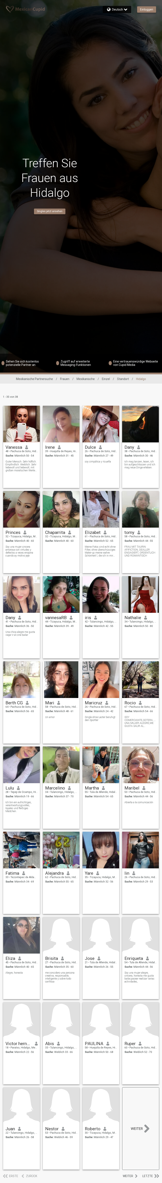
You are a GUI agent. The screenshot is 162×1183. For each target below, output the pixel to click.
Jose (89, 958)
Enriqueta (133, 958)
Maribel (131, 788)
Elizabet (93, 532)
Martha (92, 788)
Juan (10, 1128)
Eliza (10, 958)
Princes (12, 532)
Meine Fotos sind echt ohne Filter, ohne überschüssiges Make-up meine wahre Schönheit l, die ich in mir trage (100, 551)
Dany (129, 447)
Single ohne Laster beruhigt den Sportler (100, 719)
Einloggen (146, 9)
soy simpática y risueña (98, 461)
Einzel (106, 379)
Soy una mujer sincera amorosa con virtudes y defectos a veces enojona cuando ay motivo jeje (19, 551)
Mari (49, 702)
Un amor (50, 717)
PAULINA (94, 1043)
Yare (89, 873)
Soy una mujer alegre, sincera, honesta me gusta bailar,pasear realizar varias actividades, (139, 977)
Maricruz (93, 702)
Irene (50, 447)
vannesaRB (56, 617)
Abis (49, 1043)
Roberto (92, 1128)
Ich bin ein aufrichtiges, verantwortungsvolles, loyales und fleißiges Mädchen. (18, 807)
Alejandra (54, 873)
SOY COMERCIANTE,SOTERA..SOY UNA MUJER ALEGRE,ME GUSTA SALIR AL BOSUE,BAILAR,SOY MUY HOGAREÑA (140, 722)
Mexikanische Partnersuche (34, 379)
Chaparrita (55, 532)
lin (126, 873)
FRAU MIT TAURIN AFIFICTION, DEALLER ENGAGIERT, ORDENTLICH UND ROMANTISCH (139, 551)
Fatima (12, 873)
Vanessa (13, 447)
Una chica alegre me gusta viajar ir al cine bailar (20, 633)
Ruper (130, 1043)
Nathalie (132, 617)
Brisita (51, 958)
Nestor (52, 1128)
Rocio (130, 702)
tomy (129, 532)
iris (88, 617)
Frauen (64, 379)
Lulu (9, 788)
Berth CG (14, 702)
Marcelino (55, 788)
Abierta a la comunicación (138, 802)
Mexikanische (86, 379)
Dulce (90, 447)
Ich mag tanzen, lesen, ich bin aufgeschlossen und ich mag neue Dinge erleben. (139, 464)
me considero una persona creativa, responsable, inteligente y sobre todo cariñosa (59, 977)
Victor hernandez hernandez (18, 1043)
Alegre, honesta (14, 972)
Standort (123, 379)
